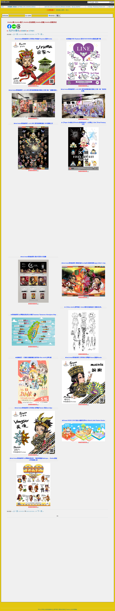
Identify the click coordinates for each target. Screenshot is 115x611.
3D (104, 6)
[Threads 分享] (18, 28)
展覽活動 (63, 6)
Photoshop (95, 6)
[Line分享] (14, 28)
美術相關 (68, 6)
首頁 (2, 6)
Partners (68, 609)
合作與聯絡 (74, 609)
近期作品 (33, 6)
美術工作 (52, 6)
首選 (24, 6)
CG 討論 (90, 6)
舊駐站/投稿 (62, 609)
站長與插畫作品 (49, 609)
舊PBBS (56, 609)
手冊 (42, 609)
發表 (48, 6)
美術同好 (78, 6)
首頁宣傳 (28, 6)
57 (36, 34)
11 (29, 34)
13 (32, 34)
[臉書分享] (9, 28)
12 (30, 34)
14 (33, 34)
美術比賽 (57, 6)
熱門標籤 (20, 6)
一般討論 (73, 6)
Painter (101, 6)
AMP (112, 6)
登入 (67, 10)
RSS (39, 609)
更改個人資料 (60, 10)
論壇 (46, 6)
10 (27, 34)
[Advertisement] (57, 13)
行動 (109, 6)
